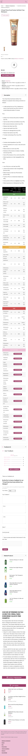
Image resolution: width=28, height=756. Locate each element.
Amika (9, 692)
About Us (3, 750)
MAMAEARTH (10, 716)
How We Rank (4, 752)
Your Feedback (6, 494)
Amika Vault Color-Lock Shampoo (15, 689)
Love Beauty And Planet (12, 701)
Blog (3, 744)
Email (5, 532)
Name (4, 527)
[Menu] (1, 2)
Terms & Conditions (5, 748)
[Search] (26, 2)
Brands (3, 742)
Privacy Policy (4, 746)
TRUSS (9, 723)
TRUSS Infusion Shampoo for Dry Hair (16, 720)
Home (2, 5)
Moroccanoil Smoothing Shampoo (15, 704)
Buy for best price (7, 75)
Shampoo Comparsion (6, 740)
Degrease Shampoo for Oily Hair (16, 559)
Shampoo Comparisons (10, 5)
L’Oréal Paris (7, 81)
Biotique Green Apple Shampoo (16, 567)
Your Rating (4, 490)
